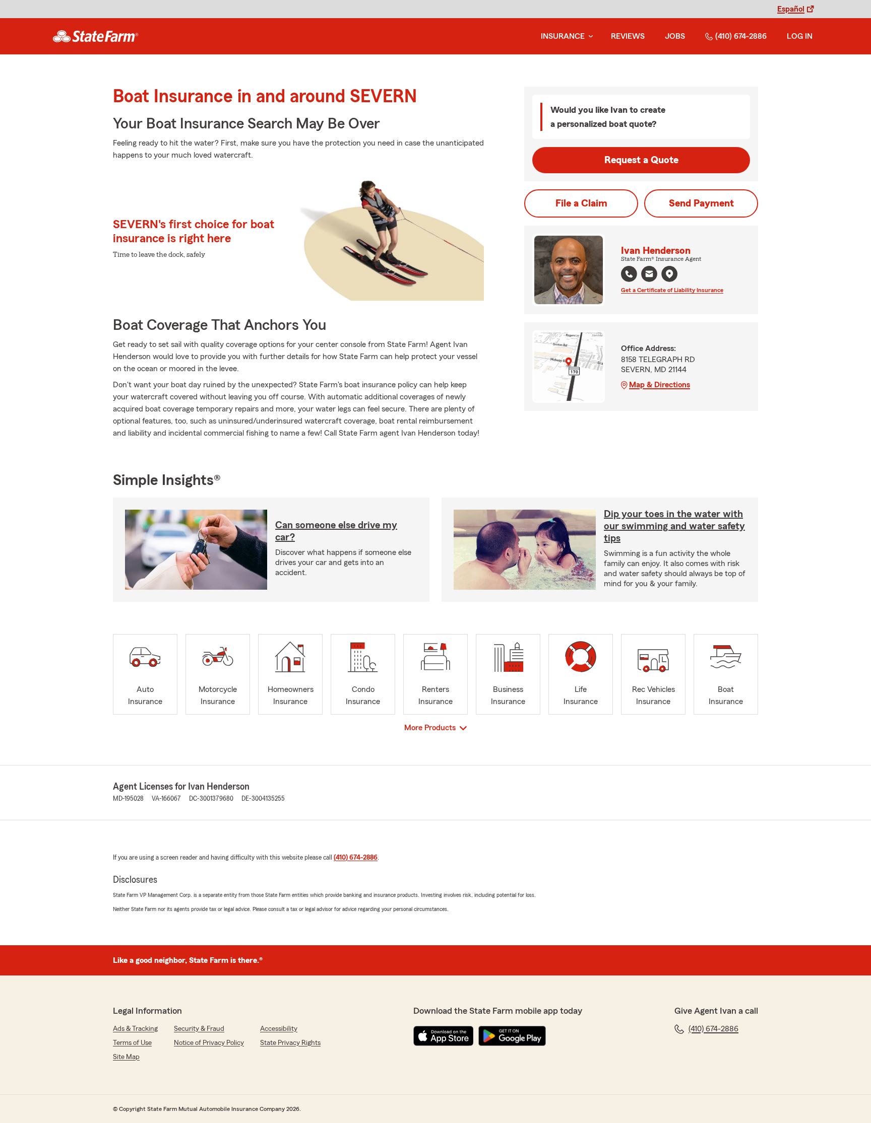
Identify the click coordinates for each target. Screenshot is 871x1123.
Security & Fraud (199, 1028)
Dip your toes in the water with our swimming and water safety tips (674, 526)
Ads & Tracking (135, 1028)
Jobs (675, 36)
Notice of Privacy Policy (209, 1042)
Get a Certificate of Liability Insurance (672, 290)
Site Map (126, 1057)
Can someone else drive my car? (336, 531)
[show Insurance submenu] (589, 36)
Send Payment (701, 203)
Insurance (563, 36)
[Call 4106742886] (629, 274)
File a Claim (581, 203)
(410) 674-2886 (741, 36)
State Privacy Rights (290, 1042)
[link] (95, 36)
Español (790, 9)
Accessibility (278, 1028)
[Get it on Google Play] (512, 1036)
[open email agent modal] (649, 275)
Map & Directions (659, 385)
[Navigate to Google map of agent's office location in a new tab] (669, 274)
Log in (800, 36)
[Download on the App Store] (443, 1036)
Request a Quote (641, 160)
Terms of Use (132, 1042)
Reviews (628, 36)
